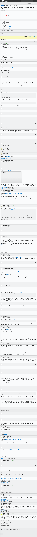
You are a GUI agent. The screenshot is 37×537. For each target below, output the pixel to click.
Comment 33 (4, 447)
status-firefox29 (3, 158)
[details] (14, 79)
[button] (35, 1)
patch (1, 36)
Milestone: (3, 22)
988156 (5, 151)
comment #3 (16, 92)
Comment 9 (4, 154)
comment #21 (8, 329)
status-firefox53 (3, 500)
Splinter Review (34, 36)
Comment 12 (4, 206)
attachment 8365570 (8, 79)
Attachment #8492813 (4, 188)
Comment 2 (4, 65)
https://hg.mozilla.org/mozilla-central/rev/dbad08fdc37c (11, 478)
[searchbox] (27, 1)
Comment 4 (4, 90)
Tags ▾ (31, 41)
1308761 (4, 509)
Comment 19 (4, 303)
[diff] (17, 79)
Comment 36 (4, 495)
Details (29, 36)
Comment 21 (4, 317)
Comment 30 (4, 420)
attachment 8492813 (8, 193)
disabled (10, 25)
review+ (26, 36)
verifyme (5, 125)
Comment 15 (4, 255)
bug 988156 (8, 156)
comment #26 (22, 391)
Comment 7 (4, 128)
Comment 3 (4, 77)
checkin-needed (6, 472)
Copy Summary (30, 3)
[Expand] (35, 410)
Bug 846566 (6, 5)
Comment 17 (4, 269)
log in (5, 529)
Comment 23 (4, 343)
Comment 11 (4, 191)
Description (4, 44)
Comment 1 (4, 60)
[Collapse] (35, 44)
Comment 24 (4, 357)
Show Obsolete (3, 39)
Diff (30, 36)
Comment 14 (4, 237)
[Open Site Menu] (1, 1)
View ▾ (35, 3)
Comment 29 (4, 413)
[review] (20, 79)
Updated (4, 149)
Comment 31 (4, 427)
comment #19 (16, 319)
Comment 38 (4, 514)
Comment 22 (4, 327)
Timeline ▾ (34, 41)
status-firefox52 (3, 482)
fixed (7, 482)
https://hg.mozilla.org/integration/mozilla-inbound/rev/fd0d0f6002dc (14, 110)
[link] (11, 177)
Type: (4, 15)
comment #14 (18, 257)
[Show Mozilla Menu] (3, 1)
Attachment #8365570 (4, 74)
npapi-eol (5, 434)
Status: (4, 21)
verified (10, 28)
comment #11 (16, 208)
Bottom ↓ (27, 41)
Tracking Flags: (3, 23)
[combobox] (27, 1)
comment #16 (8, 274)
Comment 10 (4, 168)
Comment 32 (4, 437)
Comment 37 (4, 504)
